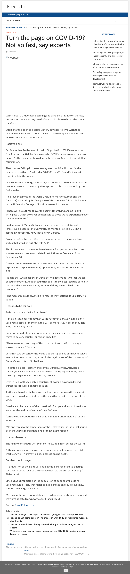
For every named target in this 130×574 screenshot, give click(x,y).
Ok (65, 570)
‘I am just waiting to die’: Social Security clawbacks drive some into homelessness (107, 87)
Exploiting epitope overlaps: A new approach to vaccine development (107, 75)
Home (9, 27)
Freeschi (16, 6)
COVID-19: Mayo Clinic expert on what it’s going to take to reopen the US (46, 514)
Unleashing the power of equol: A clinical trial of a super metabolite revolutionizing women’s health (108, 44)
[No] (127, 567)
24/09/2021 (11, 52)
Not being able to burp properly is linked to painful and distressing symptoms (108, 55)
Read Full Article (24, 505)
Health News (13, 20)
